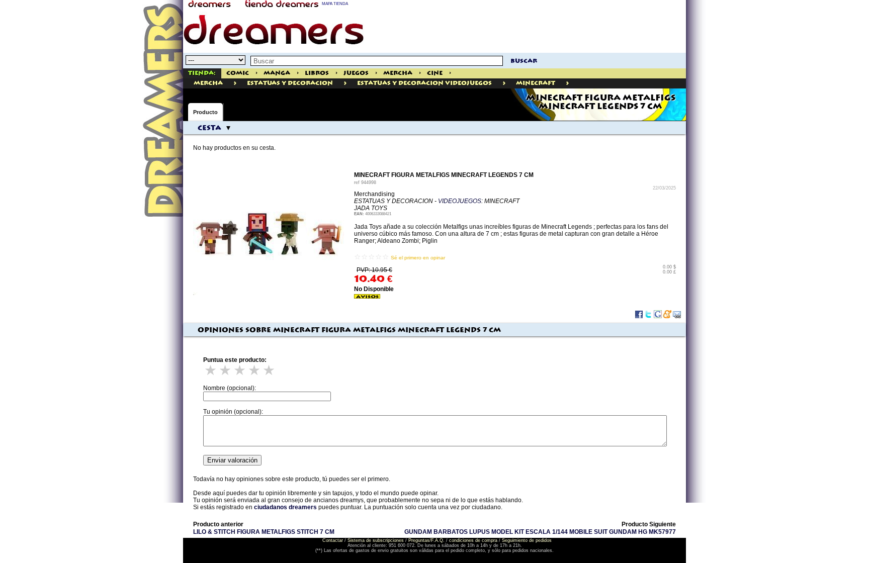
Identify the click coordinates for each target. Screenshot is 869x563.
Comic (237, 73)
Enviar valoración (232, 460)
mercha (208, 83)
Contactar (332, 540)
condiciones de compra (473, 540)
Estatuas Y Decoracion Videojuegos (424, 83)
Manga (277, 73)
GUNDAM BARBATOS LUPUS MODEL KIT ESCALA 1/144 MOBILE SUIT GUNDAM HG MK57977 (540, 531)
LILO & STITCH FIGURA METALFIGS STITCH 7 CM (263, 531)
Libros (317, 73)
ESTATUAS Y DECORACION (290, 83)
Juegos (356, 73)
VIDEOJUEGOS (459, 201)
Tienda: (202, 73)
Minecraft (535, 83)
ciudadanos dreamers (285, 507)
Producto (205, 112)
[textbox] (376, 61)
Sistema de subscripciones (375, 540)
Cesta (209, 128)
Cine (435, 73)
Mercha (397, 73)
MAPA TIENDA (335, 4)
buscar (523, 61)
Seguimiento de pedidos (527, 540)
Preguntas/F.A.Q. (426, 540)
